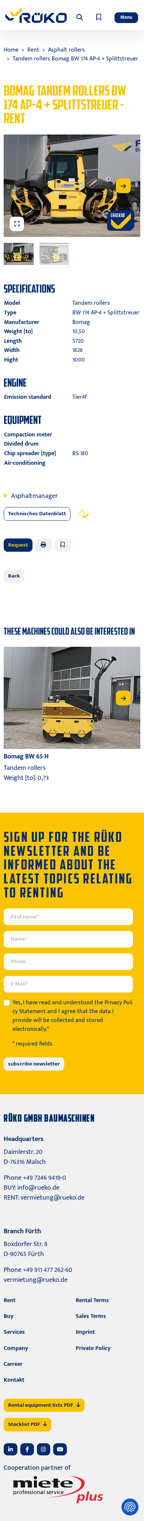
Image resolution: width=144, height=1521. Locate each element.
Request (18, 545)
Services (14, 1332)
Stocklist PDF (24, 1424)
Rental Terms (92, 1300)
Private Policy (93, 1348)
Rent (33, 50)
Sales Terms (91, 1316)
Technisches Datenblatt (37, 513)
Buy (8, 1316)
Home (11, 50)
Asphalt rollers (66, 50)
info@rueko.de (38, 1187)
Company (16, 1348)
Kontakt (14, 1380)
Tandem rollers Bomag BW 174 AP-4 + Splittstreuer (75, 59)
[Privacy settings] (129, 1507)
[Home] (36, 15)
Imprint (85, 1332)
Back (14, 575)
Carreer (13, 1364)
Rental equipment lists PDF (40, 1405)
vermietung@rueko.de (53, 1197)
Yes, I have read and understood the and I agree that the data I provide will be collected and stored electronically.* (73, 1016)
